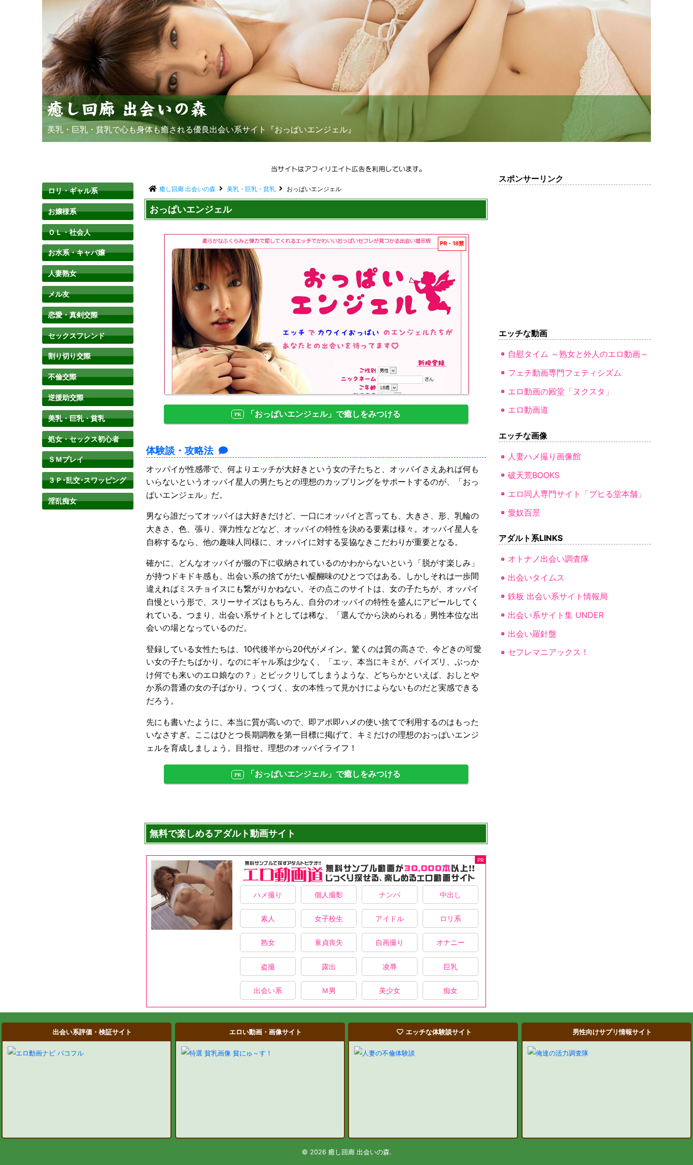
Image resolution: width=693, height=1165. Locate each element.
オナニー (450, 942)
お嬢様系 (62, 211)
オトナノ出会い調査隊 (548, 559)
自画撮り (389, 942)
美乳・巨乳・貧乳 (76, 418)
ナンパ (389, 894)
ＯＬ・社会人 (69, 232)
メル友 (59, 293)
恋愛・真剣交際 (73, 314)
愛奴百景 (524, 512)
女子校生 (329, 918)
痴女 (450, 990)
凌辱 (390, 966)
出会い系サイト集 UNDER (556, 615)
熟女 (268, 942)
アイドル (389, 918)
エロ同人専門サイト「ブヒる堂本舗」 (577, 494)
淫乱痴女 (62, 500)
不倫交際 (62, 376)
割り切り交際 (69, 355)
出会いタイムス (536, 577)
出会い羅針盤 (532, 634)
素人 (268, 918)
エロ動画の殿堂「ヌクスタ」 (560, 391)
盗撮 (268, 966)
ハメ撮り (268, 894)
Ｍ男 (329, 990)
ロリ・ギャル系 (73, 190)
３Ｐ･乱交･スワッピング (87, 480)
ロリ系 (450, 918)
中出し (450, 894)
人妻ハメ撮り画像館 (544, 456)
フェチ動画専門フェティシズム (564, 373)
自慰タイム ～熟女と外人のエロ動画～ (578, 354)
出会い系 (268, 990)
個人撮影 (329, 894)
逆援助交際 (66, 397)
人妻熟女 (62, 273)
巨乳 (450, 966)
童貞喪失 (329, 942)
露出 (329, 966)
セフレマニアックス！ (548, 652)
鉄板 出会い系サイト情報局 (558, 596)
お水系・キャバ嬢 (76, 252)
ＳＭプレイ (66, 459)
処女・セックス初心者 (83, 438)
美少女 (389, 990)
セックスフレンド (76, 335)
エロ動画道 (528, 410)
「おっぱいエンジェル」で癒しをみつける (324, 414)
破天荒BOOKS (534, 475)
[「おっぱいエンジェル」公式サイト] (316, 314)
